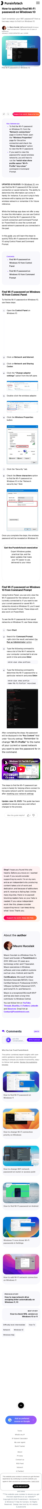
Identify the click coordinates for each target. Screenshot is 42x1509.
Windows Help (8, 1335)
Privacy (20, 1456)
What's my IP (20, 1435)
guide (10, 236)
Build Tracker (20, 1446)
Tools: (19, 1431)
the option (22, 640)
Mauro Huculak (14, 27)
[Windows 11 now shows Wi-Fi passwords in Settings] (21, 1227)
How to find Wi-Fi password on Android (21, 1206)
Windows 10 (29, 184)
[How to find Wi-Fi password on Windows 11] (21, 1082)
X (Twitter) (20, 1471)
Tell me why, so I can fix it (21, 820)
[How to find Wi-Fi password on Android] (21, 1193)
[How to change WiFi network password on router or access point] (21, 1156)
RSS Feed (20, 1463)
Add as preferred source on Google (22, 1420)
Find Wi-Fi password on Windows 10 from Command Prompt (22, 274)
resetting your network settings (20, 794)
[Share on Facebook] (12, 114)
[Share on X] (8, 114)
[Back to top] (21, 1405)
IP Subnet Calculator (20, 1438)
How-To (32, 1325)
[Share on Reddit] (3, 114)
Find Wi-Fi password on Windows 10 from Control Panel (20, 262)
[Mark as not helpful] (34, 815)
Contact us (20, 1460)
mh (30, 1504)
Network (6, 1330)
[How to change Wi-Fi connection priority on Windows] (21, 1119)
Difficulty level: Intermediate (14, 1325)
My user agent (19, 1442)
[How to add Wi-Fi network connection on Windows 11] (21, 1264)
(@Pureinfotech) (26, 27)
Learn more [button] (35, 1481)
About (20, 1452)
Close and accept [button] (21, 1486)
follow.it (20, 1467)
